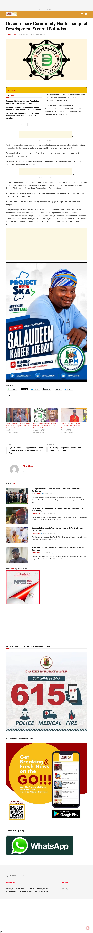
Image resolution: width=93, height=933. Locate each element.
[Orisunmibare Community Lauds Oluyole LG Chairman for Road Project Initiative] (46, 415)
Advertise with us (26, 891)
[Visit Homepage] (11, 14)
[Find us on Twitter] (67, 888)
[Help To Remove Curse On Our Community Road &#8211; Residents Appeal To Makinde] (73, 415)
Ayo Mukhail (37, 494)
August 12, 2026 (47, 513)
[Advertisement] (45, 3)
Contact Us (20, 889)
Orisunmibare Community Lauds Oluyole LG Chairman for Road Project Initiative (44, 425)
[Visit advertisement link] (46, 322)
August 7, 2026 (47, 553)
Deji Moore (36, 513)
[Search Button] (86, 14)
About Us (30, 889)
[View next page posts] (26, 124)
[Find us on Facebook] (63, 889)
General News (40, 35)
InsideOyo (9, 889)
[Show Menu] (82, 14)
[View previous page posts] (21, 124)
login (12, 569)
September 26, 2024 (25, 35)
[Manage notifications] (87, 928)
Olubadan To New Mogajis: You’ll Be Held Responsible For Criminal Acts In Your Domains (22, 115)
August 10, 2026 (47, 533)
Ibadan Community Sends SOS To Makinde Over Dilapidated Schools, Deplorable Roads (18, 425)
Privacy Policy (42, 889)
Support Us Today (41, 891)
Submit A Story (11, 891)
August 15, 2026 (47, 494)
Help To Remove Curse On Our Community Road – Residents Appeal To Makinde (72, 425)
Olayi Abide (12, 35)
